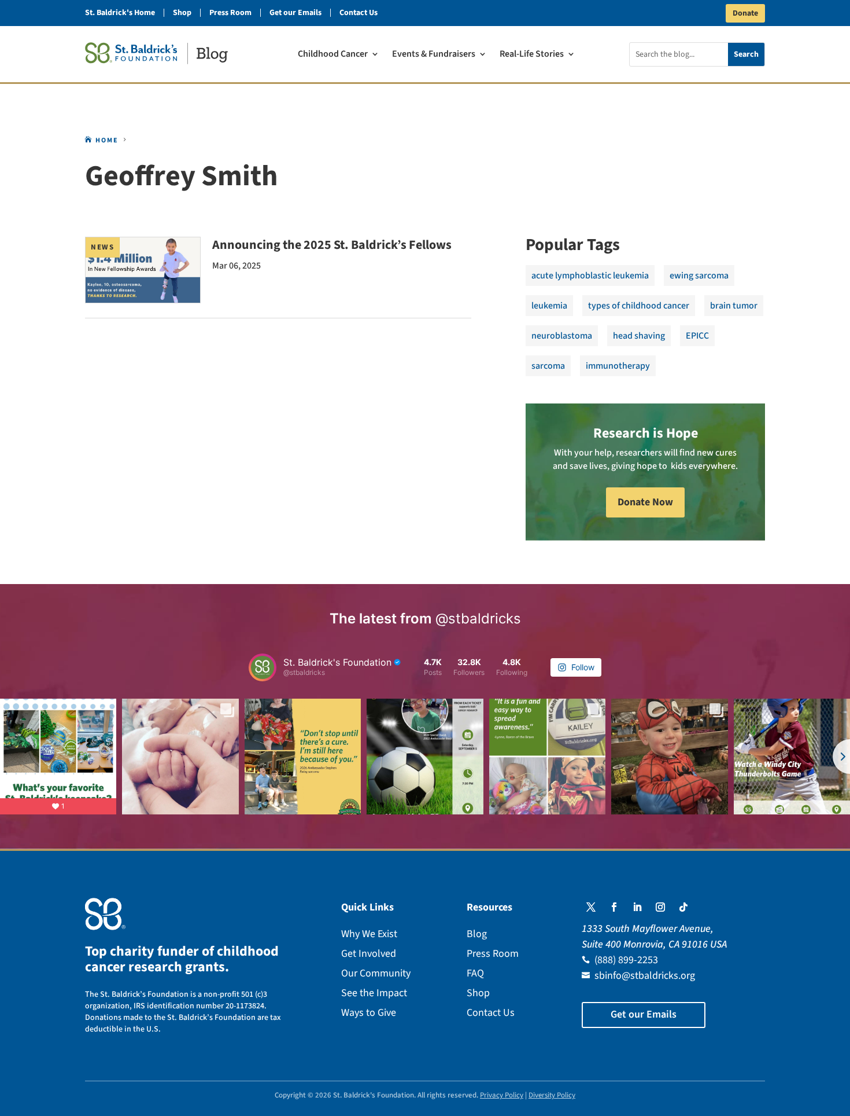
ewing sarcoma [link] (699, 275)
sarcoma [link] (548, 365)
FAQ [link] (475, 973)
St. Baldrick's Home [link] (120, 13)
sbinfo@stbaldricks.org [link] (644, 975)
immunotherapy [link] (618, 365)
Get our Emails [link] (295, 13)
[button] (591, 907)
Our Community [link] (376, 973)
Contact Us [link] (358, 13)
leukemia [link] (549, 305)
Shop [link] (182, 13)
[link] (156, 53)
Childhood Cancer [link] (333, 55)
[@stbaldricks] (262, 667)
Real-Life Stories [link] (532, 55)
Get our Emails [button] (644, 1014)
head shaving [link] (639, 335)
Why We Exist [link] (369, 934)
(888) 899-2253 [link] (626, 960)
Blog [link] (477, 934)
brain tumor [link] (733, 305)
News (102, 247)
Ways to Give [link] (368, 1012)
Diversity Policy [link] (552, 1095)
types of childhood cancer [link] (638, 305)
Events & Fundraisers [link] (433, 55)
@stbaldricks (478, 618)
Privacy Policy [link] (501, 1095)
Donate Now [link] (645, 502)
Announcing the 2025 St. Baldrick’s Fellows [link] (332, 245)
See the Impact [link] (374, 993)
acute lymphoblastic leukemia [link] (590, 275)
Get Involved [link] (368, 953)
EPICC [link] (697, 335)
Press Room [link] (230, 13)
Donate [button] (745, 13)
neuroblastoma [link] (561, 335)
